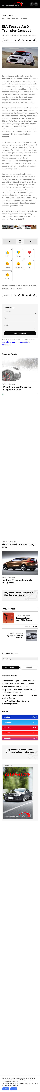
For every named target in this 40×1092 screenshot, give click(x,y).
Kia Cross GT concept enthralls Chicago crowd (17, 581)
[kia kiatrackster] (5, 227)
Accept (5, 1088)
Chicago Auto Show (29, 286)
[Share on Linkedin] (26, 40)
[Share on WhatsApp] (19, 40)
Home (4, 16)
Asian (11, 16)
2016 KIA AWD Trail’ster (11, 286)
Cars (4, 542)
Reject (13, 1088)
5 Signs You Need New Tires (24, 680)
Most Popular (11, 668)
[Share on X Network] (15, 40)
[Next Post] (31, 635)
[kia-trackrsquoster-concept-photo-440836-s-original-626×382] (11, 227)
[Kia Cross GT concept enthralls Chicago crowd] (20, 563)
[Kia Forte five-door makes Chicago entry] (20, 466)
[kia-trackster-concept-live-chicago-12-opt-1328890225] (28, 227)
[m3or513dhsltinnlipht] (16, 227)
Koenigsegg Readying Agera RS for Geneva (24, 619)
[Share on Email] (30, 40)
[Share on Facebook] (12, 40)
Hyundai (11, 633)
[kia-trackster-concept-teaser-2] (22, 227)
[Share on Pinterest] (23, 40)
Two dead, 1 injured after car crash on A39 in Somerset (19, 691)
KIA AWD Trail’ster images (12, 289)
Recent (29, 668)
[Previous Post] (8, 618)
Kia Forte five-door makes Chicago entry (18, 546)
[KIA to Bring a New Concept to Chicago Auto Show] (20, 369)
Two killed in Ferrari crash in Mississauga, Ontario (15, 702)
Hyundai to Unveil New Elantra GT (15, 636)
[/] (32, 4)
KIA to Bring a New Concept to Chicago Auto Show (16, 388)
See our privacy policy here (10, 1081)
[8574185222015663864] (34, 227)
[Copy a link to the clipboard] (34, 40)
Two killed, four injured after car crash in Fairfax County (18, 685)
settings (15, 1085)
